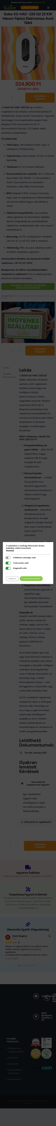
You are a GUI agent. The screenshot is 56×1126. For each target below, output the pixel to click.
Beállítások (12, 579)
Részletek (10, 550)
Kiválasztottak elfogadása (31, 579)
